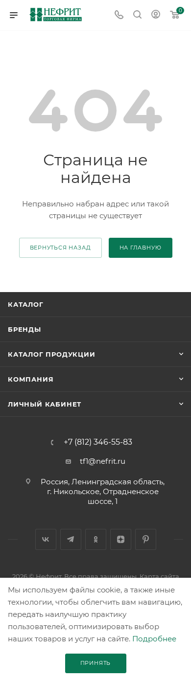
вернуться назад (60, 247)
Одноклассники (95, 539)
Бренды (24, 329)
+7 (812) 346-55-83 (98, 442)
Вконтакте (45, 539)
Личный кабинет (44, 404)
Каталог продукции (52, 354)
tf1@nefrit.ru (102, 461)
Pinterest (145, 539)
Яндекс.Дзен (120, 539)
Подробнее (154, 638)
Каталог (26, 304)
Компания (30, 379)
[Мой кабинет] (155, 15)
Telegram (70, 539)
